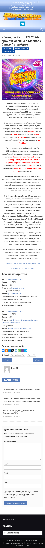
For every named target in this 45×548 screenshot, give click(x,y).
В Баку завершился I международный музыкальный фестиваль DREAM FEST (39, 360)
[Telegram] (16, 350)
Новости (19, 540)
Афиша (35, 540)
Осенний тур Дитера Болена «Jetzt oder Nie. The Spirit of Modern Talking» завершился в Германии (21, 400)
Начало (11, 540)
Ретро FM (31, 355)
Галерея (20, 545)
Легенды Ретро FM (23, 4)
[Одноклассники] (6, 350)
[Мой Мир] (9, 350)
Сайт (6, 482)
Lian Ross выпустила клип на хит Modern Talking (21, 389)
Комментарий (10, 442)
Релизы (28, 543)
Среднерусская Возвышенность (22, 10)
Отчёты (27, 540)
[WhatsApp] (19, 350)
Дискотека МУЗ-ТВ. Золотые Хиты (22, 8)
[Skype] (25, 350)
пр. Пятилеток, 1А (14, 294)
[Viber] (22, 350)
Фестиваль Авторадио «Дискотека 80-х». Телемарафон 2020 (18, 412)
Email (6, 473)
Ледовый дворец (17, 288)
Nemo (18, 393)
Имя (6, 464)
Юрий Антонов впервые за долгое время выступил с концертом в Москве (8, 360)
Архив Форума (38, 543)
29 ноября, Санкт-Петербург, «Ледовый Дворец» (22, 263)
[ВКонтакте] (3, 350)
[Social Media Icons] (22, 23)
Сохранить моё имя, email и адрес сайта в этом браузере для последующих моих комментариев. (21, 494)
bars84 (17, 55)
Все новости (7, 49)
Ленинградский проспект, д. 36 (19, 328)
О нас (28, 545)
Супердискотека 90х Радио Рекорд (22, 6)
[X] (12, 350)
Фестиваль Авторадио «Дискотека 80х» (23, 2)
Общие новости (8, 51)
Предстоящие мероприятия (14, 543)
